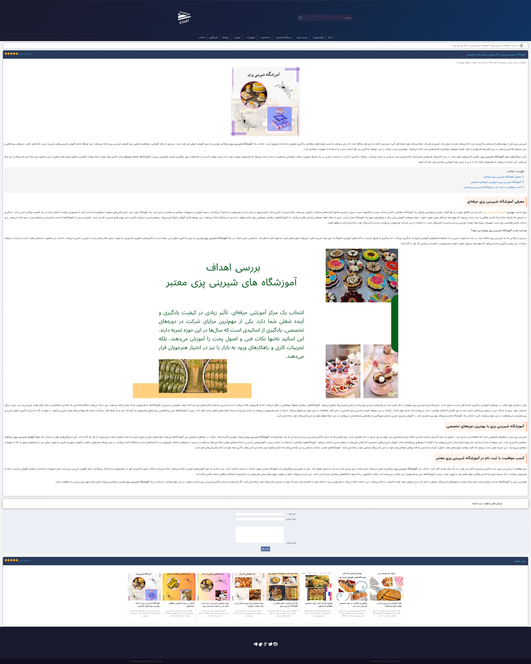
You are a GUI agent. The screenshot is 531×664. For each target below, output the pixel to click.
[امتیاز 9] (16, 53)
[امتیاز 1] (5, 53)
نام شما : (292, 514)
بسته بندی (302, 37)
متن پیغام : (291, 542)
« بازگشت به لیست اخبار (518, 63)
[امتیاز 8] (14, 53)
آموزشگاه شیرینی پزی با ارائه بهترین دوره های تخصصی (496, 54)
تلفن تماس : (291, 521)
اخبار (514, 45)
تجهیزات (251, 37)
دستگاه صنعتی (284, 37)
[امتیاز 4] (9, 53)
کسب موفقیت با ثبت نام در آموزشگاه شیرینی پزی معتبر (492, 187)
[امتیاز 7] (13, 53)
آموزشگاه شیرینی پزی (500, 45)
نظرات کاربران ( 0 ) (462, 63)
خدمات (202, 37)
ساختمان (265, 37)
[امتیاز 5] (10, 53)
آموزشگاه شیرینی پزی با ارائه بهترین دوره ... (470, 45)
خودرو (237, 37)
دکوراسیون (319, 37)
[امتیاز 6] (12, 53)
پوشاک (225, 37)
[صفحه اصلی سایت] (184, 18)
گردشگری (213, 37)
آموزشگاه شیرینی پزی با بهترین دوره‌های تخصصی (496, 182)
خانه (330, 37)
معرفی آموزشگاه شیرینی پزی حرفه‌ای (502, 177)
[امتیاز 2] (6, 53)
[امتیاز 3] (8, 53)
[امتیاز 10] (17, 53)
